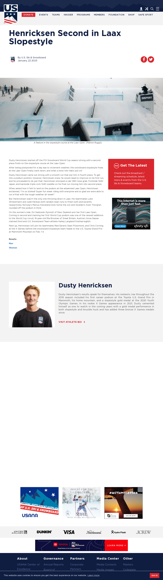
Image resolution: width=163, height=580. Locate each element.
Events (43, 15)
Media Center (108, 558)
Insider (68, 15)
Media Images (105, 569)
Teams (56, 15)
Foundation (116, 15)
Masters (128, 564)
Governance (54, 558)
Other (128, 558)
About (22, 558)
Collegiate (129, 569)
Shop (131, 15)
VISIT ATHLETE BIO (70, 322)
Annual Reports (54, 564)
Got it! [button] (155, 575)
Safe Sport (145, 15)
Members (99, 15)
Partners (77, 558)
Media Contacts (106, 564)
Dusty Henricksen (85, 285)
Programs (83, 15)
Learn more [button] (93, 575)
